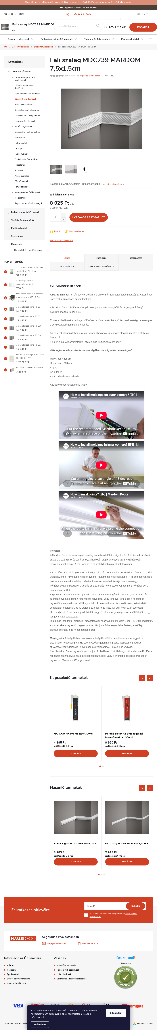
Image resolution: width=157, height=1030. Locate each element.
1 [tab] (100, 766)
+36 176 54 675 (90, 943)
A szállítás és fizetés (66, 965)
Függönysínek (21, 153)
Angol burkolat (22, 175)
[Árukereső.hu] (126, 958)
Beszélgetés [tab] (136, 258)
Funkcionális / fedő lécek (26, 159)
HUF (144, 14)
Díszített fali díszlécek (25, 99)
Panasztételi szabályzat (68, 970)
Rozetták (19, 170)
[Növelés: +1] (63, 215)
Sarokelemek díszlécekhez (27, 110)
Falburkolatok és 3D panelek (25, 212)
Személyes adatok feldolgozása (71, 979)
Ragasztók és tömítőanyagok (28, 203)
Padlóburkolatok (19, 228)
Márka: (61, 240)
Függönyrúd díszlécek (25, 121)
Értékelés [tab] (101, 258)
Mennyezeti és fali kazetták (27, 192)
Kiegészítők (20, 197)
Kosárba (143, 27)
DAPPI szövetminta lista (18, 979)
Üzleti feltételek (64, 974)
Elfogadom (116, 1013)
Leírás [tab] (67, 258)
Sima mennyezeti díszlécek (27, 93)
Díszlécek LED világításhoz (27, 115)
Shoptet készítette (145, 1023)
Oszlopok (19, 148)
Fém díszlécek (21, 186)
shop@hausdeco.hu (56, 943)
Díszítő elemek (21, 181)
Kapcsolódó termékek (99, 266)
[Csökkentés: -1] (63, 219)
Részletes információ (112, 184)
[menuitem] (20, 39)
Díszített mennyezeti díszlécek (24, 87)
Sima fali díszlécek (23, 104)
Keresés (98, 26)
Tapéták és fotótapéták (22, 220)
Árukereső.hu (126, 963)
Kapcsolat (8, 14)
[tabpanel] (75, 723)
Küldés (135, 906)
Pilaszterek (20, 164)
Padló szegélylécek (23, 126)
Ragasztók (16, 244)
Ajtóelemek (20, 137)
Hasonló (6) (66, 266)
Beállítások (40, 1024)
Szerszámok (17, 236)
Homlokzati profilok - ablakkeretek (25, 78)
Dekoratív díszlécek (21, 71)
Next (150, 678)
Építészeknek (13, 974)
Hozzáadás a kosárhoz (88, 217)
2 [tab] (103, 766)
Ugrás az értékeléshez (90, 76)
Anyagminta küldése (16, 983)
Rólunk (21, 14)
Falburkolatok (21, 143)
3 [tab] (104, 874)
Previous (142, 678)
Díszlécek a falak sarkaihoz (27, 132)
